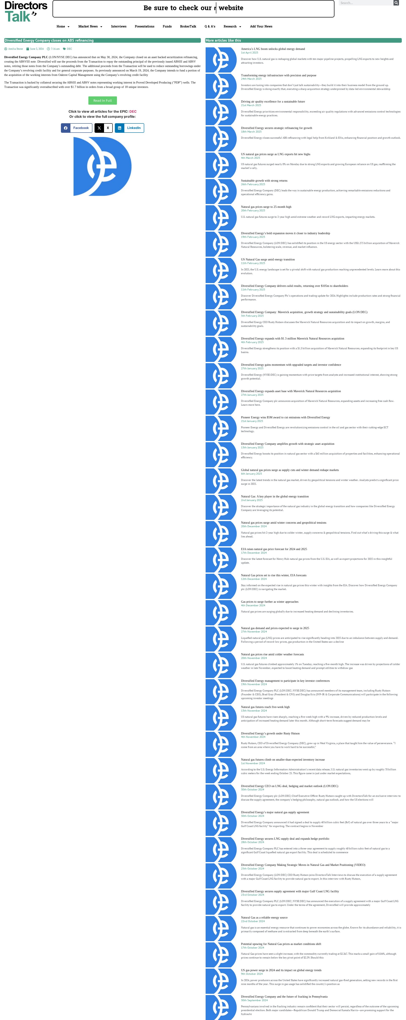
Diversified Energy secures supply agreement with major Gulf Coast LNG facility (290, 891)
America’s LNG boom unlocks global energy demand (273, 49)
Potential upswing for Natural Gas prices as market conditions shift (281, 944)
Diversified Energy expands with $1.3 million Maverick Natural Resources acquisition (292, 338)
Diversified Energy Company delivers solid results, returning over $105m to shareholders (294, 286)
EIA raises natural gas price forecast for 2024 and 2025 (274, 549)
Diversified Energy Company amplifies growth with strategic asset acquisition (287, 443)
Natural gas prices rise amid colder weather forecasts (272, 654)
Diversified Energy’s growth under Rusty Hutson (270, 733)
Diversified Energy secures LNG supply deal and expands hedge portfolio (285, 838)
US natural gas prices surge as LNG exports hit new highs (275, 154)
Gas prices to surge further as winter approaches (269, 601)
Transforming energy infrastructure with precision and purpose (278, 75)
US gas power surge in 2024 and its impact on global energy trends (281, 970)
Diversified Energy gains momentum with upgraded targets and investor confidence (291, 364)
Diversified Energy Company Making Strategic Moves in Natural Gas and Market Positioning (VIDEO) (303, 865)
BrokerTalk (188, 26)
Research (230, 26)
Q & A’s (210, 26)
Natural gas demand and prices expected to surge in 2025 (275, 628)
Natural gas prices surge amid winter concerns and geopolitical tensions (283, 522)
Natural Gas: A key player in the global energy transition (275, 496)
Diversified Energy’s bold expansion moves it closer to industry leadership (285, 233)
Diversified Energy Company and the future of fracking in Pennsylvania (284, 996)
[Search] (396, 2)
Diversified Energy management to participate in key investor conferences (285, 680)
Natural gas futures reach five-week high (265, 707)
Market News (88, 26)
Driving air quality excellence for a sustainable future (273, 101)
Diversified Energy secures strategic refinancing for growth (276, 128)
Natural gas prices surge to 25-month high (266, 206)
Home (61, 26)
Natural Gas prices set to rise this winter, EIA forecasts (273, 575)
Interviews (118, 26)
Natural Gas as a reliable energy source (264, 917)
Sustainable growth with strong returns (264, 180)
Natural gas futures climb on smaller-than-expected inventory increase (283, 759)
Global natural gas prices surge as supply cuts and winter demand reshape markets (290, 470)
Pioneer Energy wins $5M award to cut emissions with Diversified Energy (285, 417)
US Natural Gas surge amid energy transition (268, 259)
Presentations (144, 26)
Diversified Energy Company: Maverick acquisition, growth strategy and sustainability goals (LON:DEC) (304, 312)
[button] (76, 128)
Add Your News (261, 26)
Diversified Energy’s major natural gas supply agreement (275, 812)
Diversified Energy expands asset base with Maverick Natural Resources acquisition (291, 391)
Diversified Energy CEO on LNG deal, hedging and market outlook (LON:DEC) (289, 786)
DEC (69, 48)
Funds (167, 26)
